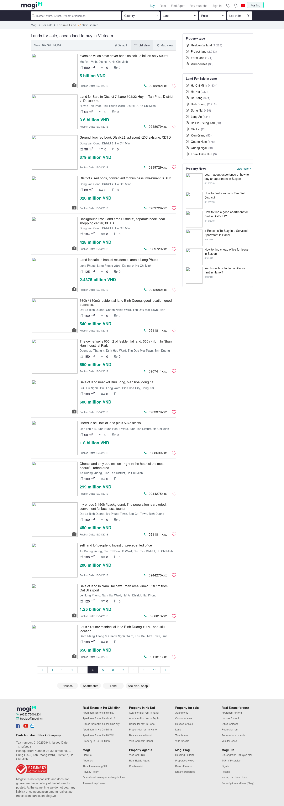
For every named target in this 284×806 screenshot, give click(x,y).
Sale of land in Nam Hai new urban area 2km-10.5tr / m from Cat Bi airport (124, 588)
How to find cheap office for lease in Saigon (226, 251)
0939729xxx (158, 167)
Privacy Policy (91, 771)
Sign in (226, 766)
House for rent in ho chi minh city (101, 723)
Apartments (90, 686)
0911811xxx (158, 330)
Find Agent (178, 6)
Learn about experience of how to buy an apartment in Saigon (227, 176)
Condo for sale (183, 718)
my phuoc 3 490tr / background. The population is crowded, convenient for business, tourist (123, 506)
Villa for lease (229, 741)
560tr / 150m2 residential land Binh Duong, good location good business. (126, 302)
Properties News (184, 760)
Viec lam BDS (137, 754)
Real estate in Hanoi (140, 735)
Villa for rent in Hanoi (141, 741)
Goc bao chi (136, 766)
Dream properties (185, 771)
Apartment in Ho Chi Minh (97, 729)
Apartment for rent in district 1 (99, 712)
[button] (235, 5)
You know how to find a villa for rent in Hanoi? (225, 270)
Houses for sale (184, 723)
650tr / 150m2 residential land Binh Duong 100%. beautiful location (122, 628)
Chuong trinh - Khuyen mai (237, 754)
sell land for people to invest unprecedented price (116, 545)
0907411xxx (158, 371)
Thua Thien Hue (205, 154)
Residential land (206, 45)
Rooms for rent (230, 729)
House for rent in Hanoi (142, 723)
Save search (90, 25)
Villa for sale (182, 741)
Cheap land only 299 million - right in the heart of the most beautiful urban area (122, 465)
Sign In (217, 6)
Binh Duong (204, 104)
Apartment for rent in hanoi (144, 712)
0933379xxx (158, 412)
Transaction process (94, 783)
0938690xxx (158, 452)
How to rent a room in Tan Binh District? (225, 195)
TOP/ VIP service (231, 760)
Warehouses (202, 64)
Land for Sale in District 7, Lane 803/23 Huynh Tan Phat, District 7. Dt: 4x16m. (126, 98)
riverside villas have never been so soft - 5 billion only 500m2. (125, 55)
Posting (255, 5)
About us (88, 760)
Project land (204, 51)
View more (243, 168)
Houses (68, 686)
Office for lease (230, 723)
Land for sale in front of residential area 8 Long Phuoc (119, 259)
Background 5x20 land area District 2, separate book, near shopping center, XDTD (122, 220)
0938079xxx (158, 126)
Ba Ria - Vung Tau (206, 123)
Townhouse (181, 735)
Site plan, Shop (138, 686)
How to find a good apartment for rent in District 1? (226, 214)
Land (113, 686)
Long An (200, 116)
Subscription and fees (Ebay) (238, 783)
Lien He (87, 754)
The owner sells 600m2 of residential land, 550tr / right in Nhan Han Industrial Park (126, 343)
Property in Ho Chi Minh (96, 741)
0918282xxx (158, 85)
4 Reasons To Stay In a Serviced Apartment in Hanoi (226, 233)
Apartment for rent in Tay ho (144, 718)
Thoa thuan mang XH (95, 766)
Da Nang (200, 98)
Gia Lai (198, 129)
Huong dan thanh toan (234, 777)
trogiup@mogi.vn (31, 718)
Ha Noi (199, 91)
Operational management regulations (104, 777)
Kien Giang (201, 135)
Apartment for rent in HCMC (98, 735)
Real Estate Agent (139, 760)
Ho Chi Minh (204, 85)
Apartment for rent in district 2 (99, 718)
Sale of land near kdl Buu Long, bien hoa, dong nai (117, 382)
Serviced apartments (233, 735)
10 (154, 670)
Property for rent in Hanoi (143, 729)
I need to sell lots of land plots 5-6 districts (110, 422)
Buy (152, 6)
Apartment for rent (232, 712)
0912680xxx (158, 289)
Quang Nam (203, 141)
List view (144, 45)
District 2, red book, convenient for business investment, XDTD (125, 178)
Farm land (201, 58)
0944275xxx (158, 493)
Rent (163, 6)
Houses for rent (230, 718)
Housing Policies (184, 754)
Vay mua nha (198, 6)
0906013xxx (158, 616)
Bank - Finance (183, 766)
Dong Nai (201, 110)
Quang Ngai (202, 148)
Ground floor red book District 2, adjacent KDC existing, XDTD (125, 137)
